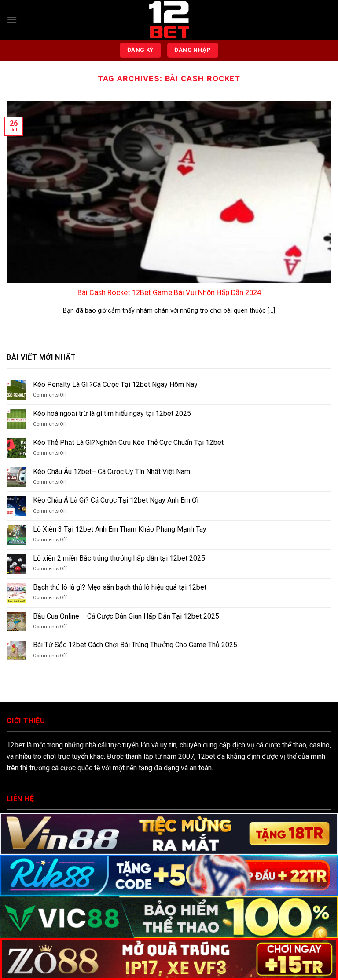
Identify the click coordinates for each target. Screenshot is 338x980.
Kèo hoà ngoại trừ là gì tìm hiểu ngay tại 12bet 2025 (112, 413)
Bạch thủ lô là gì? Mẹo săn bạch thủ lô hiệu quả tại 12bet (119, 587)
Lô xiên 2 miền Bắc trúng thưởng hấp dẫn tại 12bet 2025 (119, 558)
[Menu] (12, 19)
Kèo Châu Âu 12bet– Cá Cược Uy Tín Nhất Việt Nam (111, 471)
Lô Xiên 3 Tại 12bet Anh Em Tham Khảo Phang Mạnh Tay (119, 529)
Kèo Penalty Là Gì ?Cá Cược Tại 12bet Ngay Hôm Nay (115, 384)
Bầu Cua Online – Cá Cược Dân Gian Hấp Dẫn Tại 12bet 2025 (126, 616)
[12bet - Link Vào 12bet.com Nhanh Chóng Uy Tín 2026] (169, 20)
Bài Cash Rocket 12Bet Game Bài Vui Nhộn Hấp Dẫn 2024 (169, 292)
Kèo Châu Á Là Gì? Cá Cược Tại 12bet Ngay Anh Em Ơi (115, 500)
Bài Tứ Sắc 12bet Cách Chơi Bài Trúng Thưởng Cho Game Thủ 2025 (135, 645)
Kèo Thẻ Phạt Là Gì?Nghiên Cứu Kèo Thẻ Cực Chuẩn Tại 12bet (129, 442)
